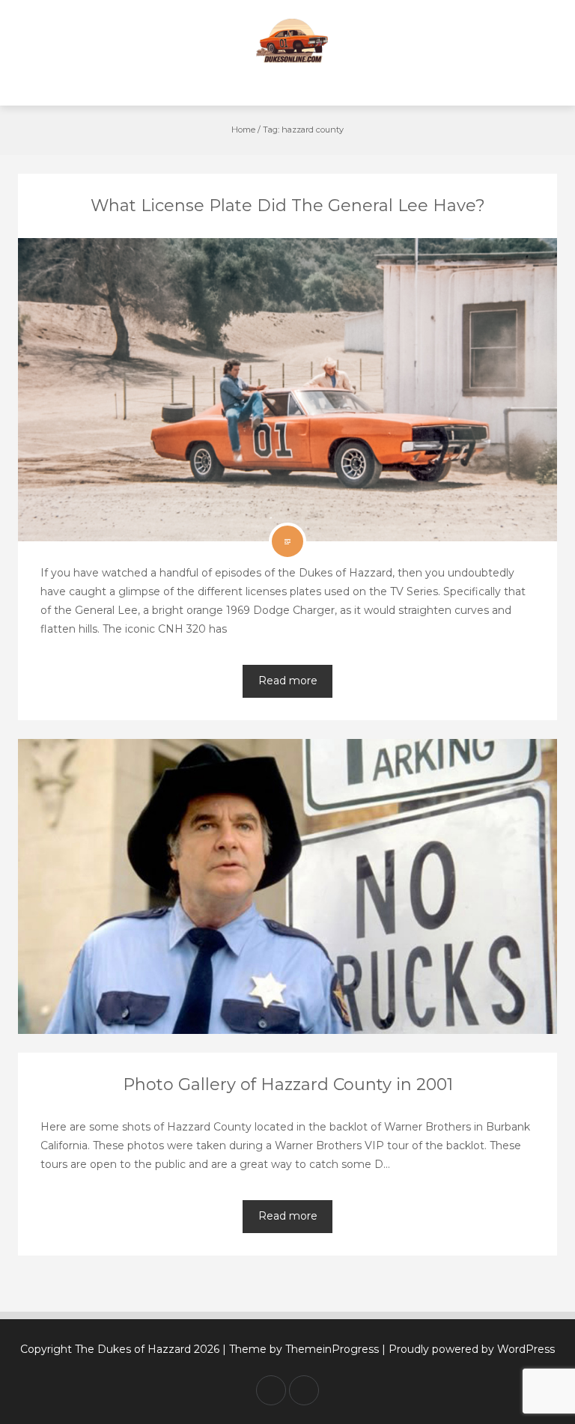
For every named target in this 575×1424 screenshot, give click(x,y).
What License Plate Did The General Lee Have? (288, 205)
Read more (287, 680)
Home (243, 129)
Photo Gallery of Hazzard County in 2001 (288, 1084)
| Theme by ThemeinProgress (300, 1349)
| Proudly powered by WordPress (468, 1349)
